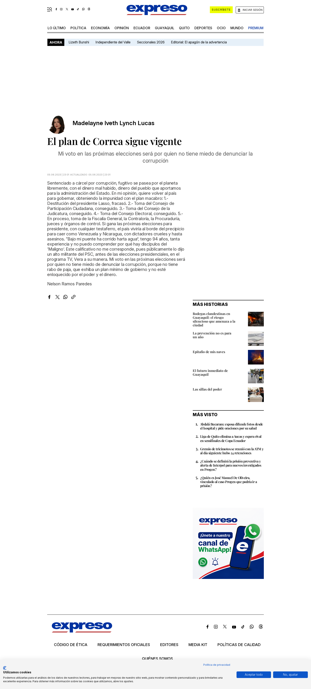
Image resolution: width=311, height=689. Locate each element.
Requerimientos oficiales (124, 645)
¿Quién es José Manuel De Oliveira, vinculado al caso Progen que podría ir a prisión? (228, 481)
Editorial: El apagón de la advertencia (199, 42)
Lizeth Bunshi (79, 42)
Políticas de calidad (239, 645)
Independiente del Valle (113, 42)
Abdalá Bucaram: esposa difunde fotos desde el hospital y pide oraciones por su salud (231, 426)
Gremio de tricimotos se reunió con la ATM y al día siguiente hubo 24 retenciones (231, 451)
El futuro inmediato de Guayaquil (210, 372)
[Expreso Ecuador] (82, 631)
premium (255, 28)
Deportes (203, 28)
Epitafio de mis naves (209, 351)
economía (100, 28)
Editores (169, 645)
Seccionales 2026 (151, 42)
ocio (221, 28)
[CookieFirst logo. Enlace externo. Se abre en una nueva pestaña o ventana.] (4, 668)
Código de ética (70, 645)
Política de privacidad (216, 664)
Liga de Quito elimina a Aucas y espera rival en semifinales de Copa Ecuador (230, 438)
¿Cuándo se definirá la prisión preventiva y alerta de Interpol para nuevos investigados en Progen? (230, 465)
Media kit (198, 645)
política (78, 28)
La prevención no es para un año (212, 335)
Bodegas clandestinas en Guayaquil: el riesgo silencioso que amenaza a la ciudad (214, 319)
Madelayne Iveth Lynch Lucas (113, 123)
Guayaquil (164, 28)
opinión (121, 28)
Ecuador (141, 28)
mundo (237, 28)
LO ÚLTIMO (57, 28)
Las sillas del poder (207, 389)
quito (184, 28)
